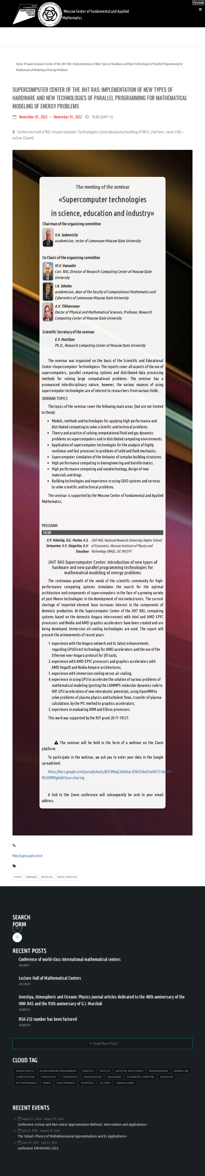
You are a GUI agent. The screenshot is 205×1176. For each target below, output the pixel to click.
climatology (48, 1076)
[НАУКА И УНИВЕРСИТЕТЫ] (25, 14)
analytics (88, 1070)
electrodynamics (26, 1082)
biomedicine (181, 1070)
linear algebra (125, 1082)
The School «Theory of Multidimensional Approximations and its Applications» (72, 1136)
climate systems (25, 1076)
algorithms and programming (58, 1070)
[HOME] (50, 14)
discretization (93, 1076)
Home (19, 64)
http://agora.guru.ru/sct (27, 856)
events (18, 876)
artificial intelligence (130, 1070)
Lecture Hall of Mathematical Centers (49, 977)
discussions (114, 1076)
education (166, 1076)
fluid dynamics (65, 1082)
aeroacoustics (25, 1070)
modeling (47, 876)
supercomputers (67, 876)
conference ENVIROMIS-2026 (38, 1148)
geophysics (87, 1082)
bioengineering (158, 1070)
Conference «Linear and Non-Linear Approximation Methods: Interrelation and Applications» (82, 1124)
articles (105, 1070)
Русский (198, 3)
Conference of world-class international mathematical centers (69, 959)
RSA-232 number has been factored (47, 1018)
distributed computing (140, 1076)
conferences (70, 1076)
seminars (31, 876)
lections (105, 1082)
